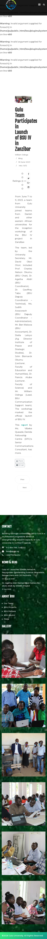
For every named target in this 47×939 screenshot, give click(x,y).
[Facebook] (28, 174)
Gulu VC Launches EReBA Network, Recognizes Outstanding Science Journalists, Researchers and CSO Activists (23, 574)
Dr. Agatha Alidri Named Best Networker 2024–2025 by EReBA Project (21, 586)
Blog (20, 158)
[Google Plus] (28, 183)
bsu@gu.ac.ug (12, 551)
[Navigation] (39, 4)
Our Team (8, 603)
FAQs (6, 619)
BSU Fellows (10, 611)
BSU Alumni (9, 615)
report (24, 425)
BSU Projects (10, 607)
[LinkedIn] (28, 187)
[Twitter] (28, 178)
